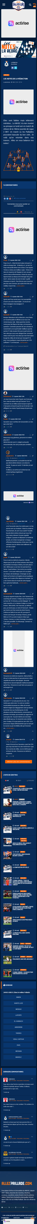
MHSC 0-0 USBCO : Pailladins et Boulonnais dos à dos (22, 843)
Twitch (26, 1207)
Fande (5, 419)
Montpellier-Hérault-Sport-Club (23, 1215)
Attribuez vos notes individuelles (19, 815)
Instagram (19, 1207)
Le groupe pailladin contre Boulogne (21, 933)
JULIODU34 (7, 435)
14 (21, 82)
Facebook (5, 1207)
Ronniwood (7, 396)
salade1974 (10, 456)
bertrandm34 (7, 594)
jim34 (5, 557)
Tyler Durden (7, 698)
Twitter (12, 1207)
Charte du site (16, 1217)
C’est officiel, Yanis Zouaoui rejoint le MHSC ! (21, 854)
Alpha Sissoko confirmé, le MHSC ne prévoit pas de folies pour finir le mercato (23, 908)
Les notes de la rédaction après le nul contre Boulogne (23, 789)
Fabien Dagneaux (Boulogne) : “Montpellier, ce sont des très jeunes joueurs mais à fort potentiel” (22, 896)
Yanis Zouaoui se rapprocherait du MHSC (22, 920)
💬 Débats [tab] (18, 780)
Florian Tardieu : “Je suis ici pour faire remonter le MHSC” (23, 972)
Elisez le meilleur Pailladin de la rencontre (23, 828)
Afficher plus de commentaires (18, 761)
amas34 (8, 739)
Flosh (5, 260)
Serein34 (6, 297)
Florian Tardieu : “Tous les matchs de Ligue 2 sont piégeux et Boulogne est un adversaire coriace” (22, 883)
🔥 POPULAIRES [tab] (30, 780)
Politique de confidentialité (30, 1217)
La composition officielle (21, 867)
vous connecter (21, 198)
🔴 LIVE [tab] (7, 780)
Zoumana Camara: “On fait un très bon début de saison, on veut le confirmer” (23, 947)
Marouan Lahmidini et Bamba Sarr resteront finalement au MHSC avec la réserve (22, 803)
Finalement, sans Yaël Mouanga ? (23, 959)
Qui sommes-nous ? (5, 1217)
